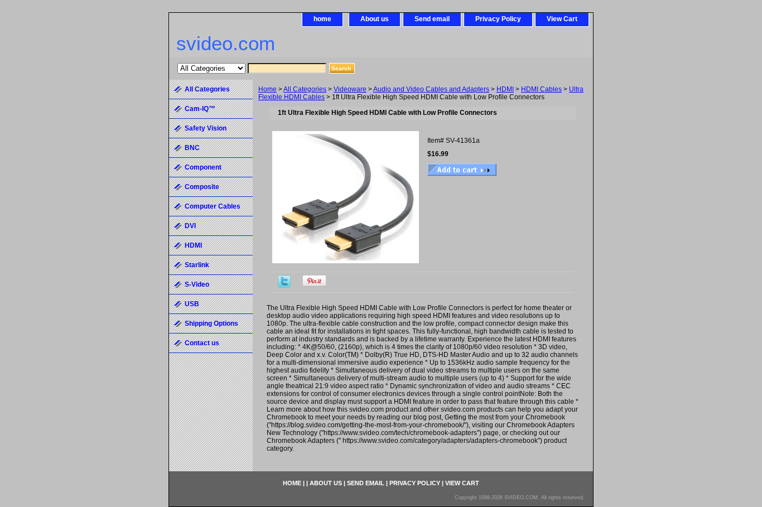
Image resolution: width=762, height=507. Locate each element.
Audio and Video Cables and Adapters (431, 89)
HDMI (505, 89)
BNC (192, 148)
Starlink (197, 265)
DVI (190, 226)
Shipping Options (211, 323)
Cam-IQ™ (200, 109)
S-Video (197, 284)
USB (192, 304)
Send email (432, 19)
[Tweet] (284, 285)
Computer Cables (212, 206)
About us (374, 19)
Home (267, 89)
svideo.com (225, 43)
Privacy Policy (498, 19)
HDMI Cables (541, 89)
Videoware (350, 89)
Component (203, 167)
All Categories (304, 89)
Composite (202, 187)
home (322, 19)
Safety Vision (205, 128)
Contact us (202, 343)
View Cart (562, 19)
